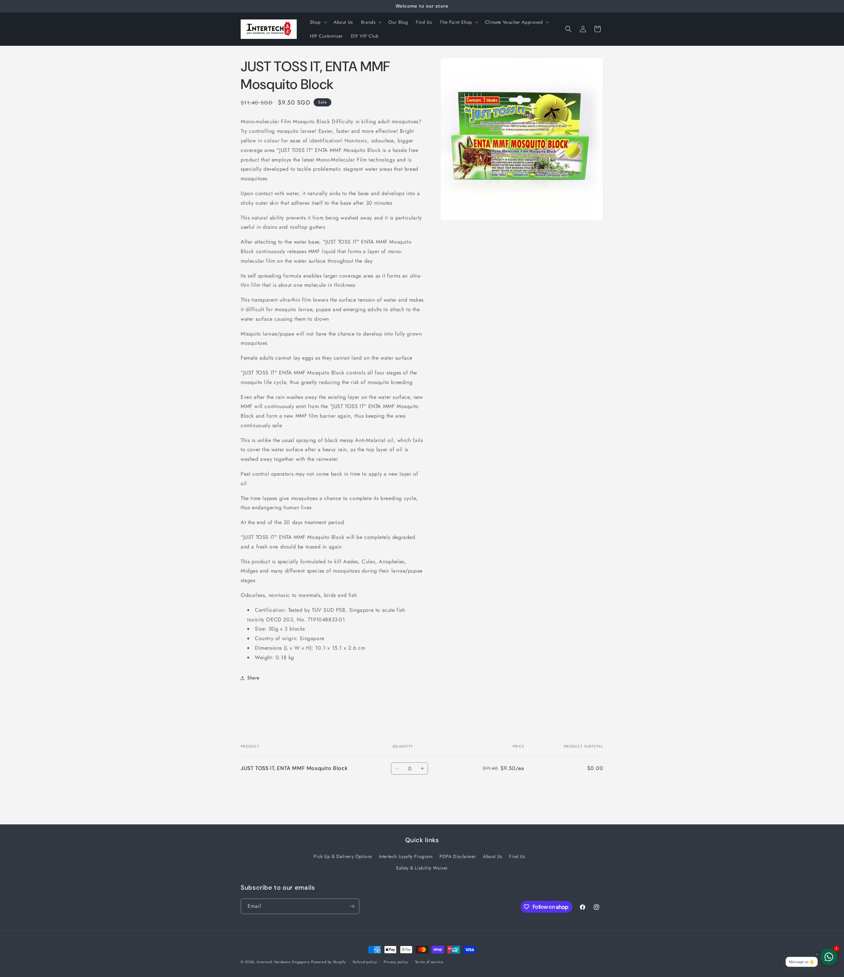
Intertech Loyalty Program (406, 856)
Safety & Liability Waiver (422, 868)
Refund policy (365, 961)
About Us (492, 856)
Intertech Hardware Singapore (283, 961)
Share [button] (253, 677)
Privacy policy (396, 961)
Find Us (517, 856)
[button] (318, 22)
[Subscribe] (352, 906)
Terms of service (429, 961)
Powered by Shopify (328, 961)
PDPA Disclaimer (457, 856)
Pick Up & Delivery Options (343, 856)
